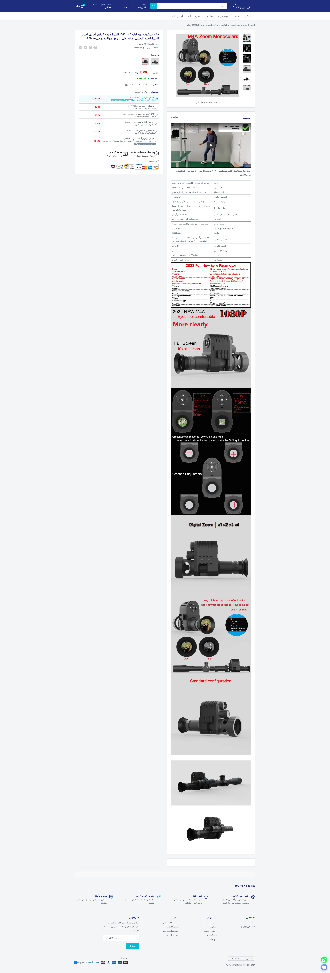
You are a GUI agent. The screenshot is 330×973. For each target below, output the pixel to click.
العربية (247, 958)
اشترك (132, 945)
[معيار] (155, 62)
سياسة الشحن (172, 926)
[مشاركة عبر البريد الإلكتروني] (80, 47)
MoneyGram (211, 935)
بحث (253, 922)
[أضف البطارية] (145, 62)
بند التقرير (174, 117)
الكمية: (154, 84)
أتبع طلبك (213, 939)
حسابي (107, 7)
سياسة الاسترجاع (170, 922)
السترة (198, 16)
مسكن (248, 16)
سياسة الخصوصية (170, 931)
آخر (189, 16)
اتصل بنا (213, 926)
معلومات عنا (211, 922)
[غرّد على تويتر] (85, 47)
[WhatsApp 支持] (324, 960)
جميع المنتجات (235, 25)
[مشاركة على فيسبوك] (95, 47)
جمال (238, 16)
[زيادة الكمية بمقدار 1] (132, 84)
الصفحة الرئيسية (249, 25)
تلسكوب (224, 25)
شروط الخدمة (172, 935)
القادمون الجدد (177, 16)
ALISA (156, 47)
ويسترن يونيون (210, 931)
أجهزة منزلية (223, 16)
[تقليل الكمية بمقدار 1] (146, 84)
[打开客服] (324, 967)
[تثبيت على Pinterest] (90, 47)
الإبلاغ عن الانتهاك (248, 926)
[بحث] (153, 6)
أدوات (210, 16)
